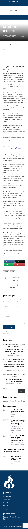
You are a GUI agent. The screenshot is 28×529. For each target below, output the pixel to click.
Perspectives (6, 23)
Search (5, 388)
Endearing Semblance (16, 280)
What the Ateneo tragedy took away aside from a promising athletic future (14, 366)
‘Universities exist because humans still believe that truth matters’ (14, 351)
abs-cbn (6, 271)
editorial (12, 271)
